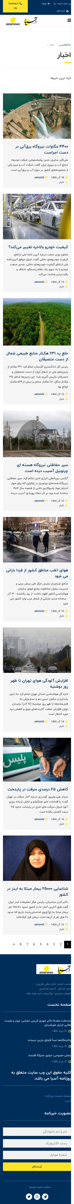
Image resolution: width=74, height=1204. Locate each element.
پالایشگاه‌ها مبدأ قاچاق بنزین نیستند (49, 1040)
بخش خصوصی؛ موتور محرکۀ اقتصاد (49, 1055)
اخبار (61, 182)
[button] (62, 3)
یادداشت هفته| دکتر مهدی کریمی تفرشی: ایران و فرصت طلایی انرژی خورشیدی (37, 1023)
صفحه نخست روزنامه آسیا (58, 1098)
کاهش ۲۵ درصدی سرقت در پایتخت (37, 789)
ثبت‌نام (61, 11)
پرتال (26, 1187)
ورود (44, 3)
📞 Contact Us (15, 6)
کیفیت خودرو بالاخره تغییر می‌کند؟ (38, 247)
